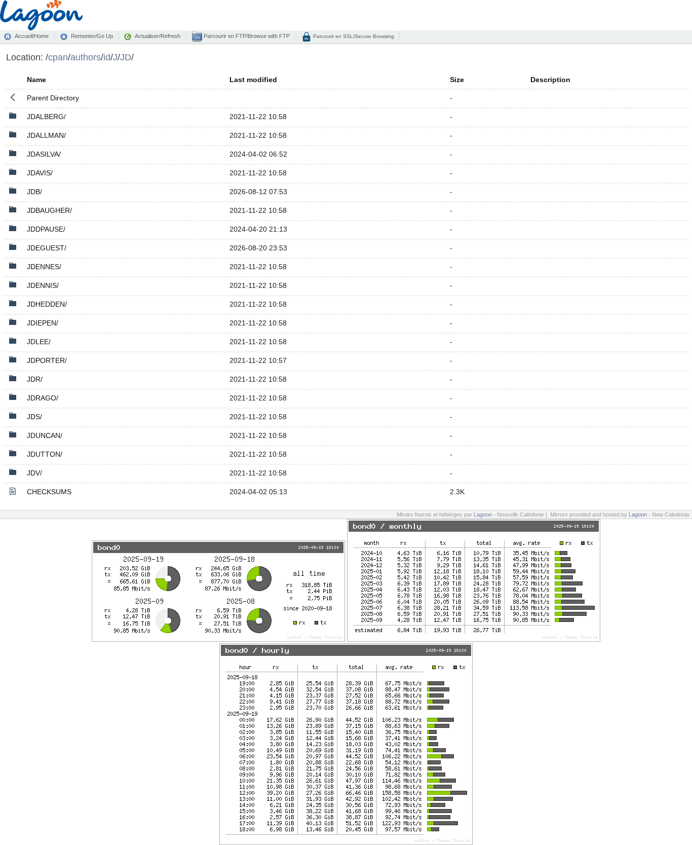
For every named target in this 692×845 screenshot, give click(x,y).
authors (85, 57)
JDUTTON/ (44, 454)
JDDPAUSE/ (46, 229)
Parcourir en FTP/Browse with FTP (246, 36)
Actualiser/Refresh (157, 36)
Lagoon (483, 514)
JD (125, 57)
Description (550, 80)
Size (457, 80)
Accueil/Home (32, 36)
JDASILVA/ (44, 154)
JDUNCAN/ (44, 435)
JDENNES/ (44, 267)
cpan (58, 57)
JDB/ (34, 192)
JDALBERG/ (46, 117)
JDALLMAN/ (46, 135)
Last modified (253, 80)
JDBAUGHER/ (49, 210)
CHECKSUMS (49, 492)
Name (36, 80)
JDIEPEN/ (42, 323)
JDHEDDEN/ (47, 304)
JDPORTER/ (47, 360)
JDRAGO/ (42, 398)
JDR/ (35, 379)
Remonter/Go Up (92, 36)
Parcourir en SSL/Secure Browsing (353, 36)
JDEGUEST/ (46, 248)
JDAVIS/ (40, 173)
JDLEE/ (39, 342)
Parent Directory (53, 98)
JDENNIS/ (43, 285)
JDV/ (34, 473)
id (106, 57)
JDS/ (34, 417)
